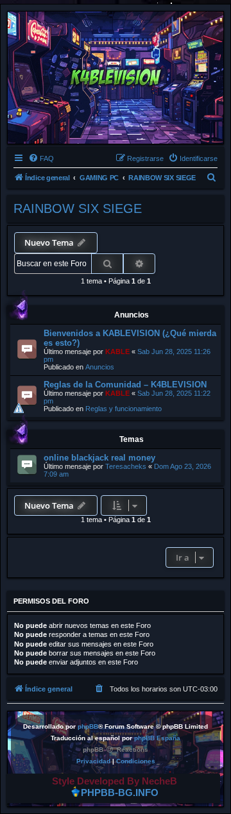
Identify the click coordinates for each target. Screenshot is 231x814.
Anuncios (99, 367)
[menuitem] (41, 158)
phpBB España (157, 738)
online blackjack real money (99, 457)
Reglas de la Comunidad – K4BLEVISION (125, 384)
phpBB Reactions (115, 749)
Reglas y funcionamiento (123, 408)
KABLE (117, 351)
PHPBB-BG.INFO (119, 793)
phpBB (88, 726)
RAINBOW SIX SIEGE (77, 208)
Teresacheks (125, 466)
